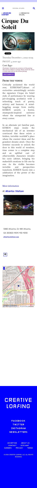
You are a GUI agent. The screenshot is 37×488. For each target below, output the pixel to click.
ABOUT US (25, 443)
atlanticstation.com (11, 237)
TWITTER (18, 425)
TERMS (30, 448)
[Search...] (34, 8)
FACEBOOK (18, 421)
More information (10, 185)
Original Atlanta (18, 8)
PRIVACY (19, 448)
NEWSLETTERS (18, 432)
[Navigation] (2, 8)
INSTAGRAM (18, 428)
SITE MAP (25, 445)
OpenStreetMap (24, 306)
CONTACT (12, 445)
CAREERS (8, 448)
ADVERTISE (12, 443)
